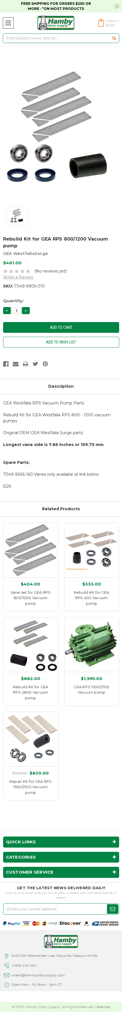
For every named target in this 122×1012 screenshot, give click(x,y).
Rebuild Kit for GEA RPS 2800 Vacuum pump (31, 692)
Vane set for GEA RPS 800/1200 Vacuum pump (30, 598)
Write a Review (18, 277)
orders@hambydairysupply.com (38, 975)
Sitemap (103, 1007)
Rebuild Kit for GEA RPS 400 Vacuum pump (92, 598)
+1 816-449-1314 (24, 965)
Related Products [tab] (61, 508)
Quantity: (13, 300)
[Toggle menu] (8, 23)
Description (61, 386)
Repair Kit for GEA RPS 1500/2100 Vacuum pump (30, 787)
